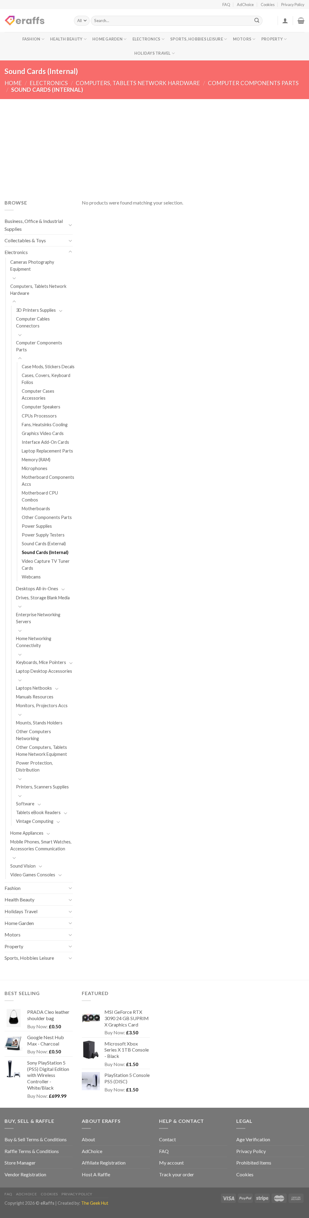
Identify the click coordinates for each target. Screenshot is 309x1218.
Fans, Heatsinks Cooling (45, 424)
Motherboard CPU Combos (40, 496)
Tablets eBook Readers (38, 812)
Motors (242, 39)
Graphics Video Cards (43, 433)
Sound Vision (23, 865)
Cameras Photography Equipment (32, 265)
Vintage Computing (34, 821)
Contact (167, 1139)
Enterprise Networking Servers (38, 618)
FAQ (226, 4)
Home (13, 83)
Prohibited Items (253, 1162)
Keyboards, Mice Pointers (41, 662)
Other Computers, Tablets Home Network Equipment (41, 751)
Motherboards (36, 508)
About (88, 1139)
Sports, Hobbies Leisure (196, 39)
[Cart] (301, 20)
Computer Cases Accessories (38, 394)
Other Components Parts (47, 517)
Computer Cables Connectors (33, 322)
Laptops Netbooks (34, 688)
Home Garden (107, 39)
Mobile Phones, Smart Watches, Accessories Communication (41, 845)
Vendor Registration (25, 1174)
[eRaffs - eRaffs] (35, 20)
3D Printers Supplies (36, 310)
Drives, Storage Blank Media (43, 597)
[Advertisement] (154, 144)
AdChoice (245, 4)
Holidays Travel (152, 53)
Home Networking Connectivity (33, 642)
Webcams (31, 576)
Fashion (31, 39)
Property (272, 39)
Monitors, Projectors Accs (42, 705)
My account (171, 1162)
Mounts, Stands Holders (39, 722)
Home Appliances (26, 833)
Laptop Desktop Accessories (44, 671)
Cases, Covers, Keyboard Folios (46, 379)
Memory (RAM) (36, 459)
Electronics (146, 39)
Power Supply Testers (43, 534)
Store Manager (20, 1162)
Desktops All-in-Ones (37, 588)
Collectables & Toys (25, 240)
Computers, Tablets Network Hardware (138, 83)
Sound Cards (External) (44, 543)
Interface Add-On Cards (45, 442)
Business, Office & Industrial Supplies (34, 225)
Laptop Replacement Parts (47, 450)
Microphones (34, 468)
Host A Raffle (96, 1174)
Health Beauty (66, 39)
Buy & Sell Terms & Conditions (36, 1139)
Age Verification (253, 1139)
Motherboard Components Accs (48, 481)
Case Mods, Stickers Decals (48, 366)
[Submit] (257, 21)
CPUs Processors (39, 415)
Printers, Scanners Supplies (42, 786)
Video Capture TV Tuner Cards (46, 565)
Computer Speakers (41, 406)
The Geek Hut (94, 1203)
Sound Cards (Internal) (45, 552)
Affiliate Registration (104, 1162)
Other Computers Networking (33, 735)
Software (25, 803)
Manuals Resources (34, 696)
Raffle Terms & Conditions (32, 1151)
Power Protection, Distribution (34, 766)
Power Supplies (37, 526)
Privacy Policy (292, 4)
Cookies (268, 4)
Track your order (176, 1174)
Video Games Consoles (32, 874)
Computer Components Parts (253, 83)
